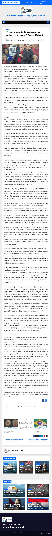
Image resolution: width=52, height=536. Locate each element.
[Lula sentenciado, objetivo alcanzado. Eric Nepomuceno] (26, 425)
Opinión (8, 29)
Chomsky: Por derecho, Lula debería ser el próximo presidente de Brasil (10, 428)
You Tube (43, 533)
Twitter (38, 533)
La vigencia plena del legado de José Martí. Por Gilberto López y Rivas (13, 506)
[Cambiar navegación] (25, 22)
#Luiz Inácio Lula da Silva (29, 40)
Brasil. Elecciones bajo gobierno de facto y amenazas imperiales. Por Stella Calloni (40, 428)
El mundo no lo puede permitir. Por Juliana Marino (36, 492)
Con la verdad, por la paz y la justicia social (26, 15)
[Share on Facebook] (43, 401)
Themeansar (4, 533)
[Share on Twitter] (46, 401)
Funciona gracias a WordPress (8, 532)
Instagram (48, 533)
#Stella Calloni (39, 40)
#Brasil (21, 40)
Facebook (34, 533)
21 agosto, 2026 (9, 494)
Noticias (30, 502)
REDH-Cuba (15, 39)
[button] (45, 22)
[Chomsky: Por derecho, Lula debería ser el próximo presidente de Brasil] (11, 423)
